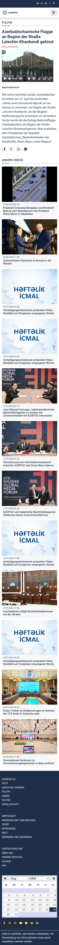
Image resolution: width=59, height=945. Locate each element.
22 (54, 904)
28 (47, 909)
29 (54, 909)
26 (32, 909)
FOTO (5, 783)
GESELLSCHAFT (10, 804)
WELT (5, 832)
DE (50, 3)
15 (54, 900)
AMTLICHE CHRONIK (13, 787)
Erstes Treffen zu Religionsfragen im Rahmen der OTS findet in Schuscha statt (29, 712)
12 (32, 900)
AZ (38, 3)
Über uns (7, 853)
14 (47, 900)
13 (40, 900)
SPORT (5, 824)
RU (42, 3)
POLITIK (7, 22)
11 (24, 900)
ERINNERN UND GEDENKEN (17, 837)
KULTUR (6, 800)
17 (16, 904)
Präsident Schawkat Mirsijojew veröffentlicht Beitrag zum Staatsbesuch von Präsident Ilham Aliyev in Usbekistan (28, 210)
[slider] (9, 78)
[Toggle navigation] (53, 12)
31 (16, 914)
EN (46, 3)
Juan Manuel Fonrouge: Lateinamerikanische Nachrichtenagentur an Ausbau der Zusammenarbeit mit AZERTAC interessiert (28, 412)
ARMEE (6, 796)
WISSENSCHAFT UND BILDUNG (18, 820)
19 (32, 904)
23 (8, 909)
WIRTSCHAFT (9, 816)
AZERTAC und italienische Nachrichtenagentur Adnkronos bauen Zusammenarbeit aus (29, 514)
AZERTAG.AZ (9, 779)
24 (16, 909)
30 (8, 914)
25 (23, 909)
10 (16, 900)
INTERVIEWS (9, 828)
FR (54, 3)
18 (23, 904)
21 (47, 904)
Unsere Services (12, 857)
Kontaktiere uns (12, 848)
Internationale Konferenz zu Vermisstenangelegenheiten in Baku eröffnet (28, 762)
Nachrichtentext (10, 87)
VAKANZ (6, 861)
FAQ (4, 865)
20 (40, 904)
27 (40, 909)
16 (8, 904)
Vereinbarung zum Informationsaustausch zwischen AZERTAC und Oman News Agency (28, 464)
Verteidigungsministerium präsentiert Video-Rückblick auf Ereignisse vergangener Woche (28, 312)
